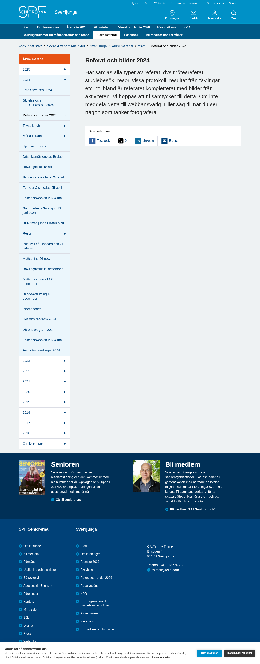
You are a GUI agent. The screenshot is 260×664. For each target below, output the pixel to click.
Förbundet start (30, 46)
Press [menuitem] (147, 3)
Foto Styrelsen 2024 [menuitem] (37, 90)
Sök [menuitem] (233, 18)
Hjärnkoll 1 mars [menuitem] (34, 146)
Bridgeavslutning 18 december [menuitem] (37, 296)
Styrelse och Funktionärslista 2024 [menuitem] (38, 103)
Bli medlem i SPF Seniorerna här (193, 509)
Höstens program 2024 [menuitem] (39, 319)
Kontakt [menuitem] (194, 18)
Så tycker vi (31, 577)
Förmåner (30, 561)
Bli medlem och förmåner (164, 35)
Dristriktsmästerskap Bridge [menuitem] (42, 156)
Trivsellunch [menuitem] (31, 125)
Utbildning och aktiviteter (40, 569)
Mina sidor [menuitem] (214, 18)
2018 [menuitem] (26, 412)
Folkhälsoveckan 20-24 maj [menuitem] (42, 198)
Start (26, 27)
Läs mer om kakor (161, 657)
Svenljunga (98, 46)
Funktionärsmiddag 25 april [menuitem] (42, 187)
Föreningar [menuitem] (172, 18)
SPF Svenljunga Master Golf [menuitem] (43, 223)
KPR (186, 27)
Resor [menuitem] (27, 233)
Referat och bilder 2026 (133, 27)
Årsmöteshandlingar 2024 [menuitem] (41, 350)
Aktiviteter (101, 27)
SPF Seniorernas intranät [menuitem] (183, 3)
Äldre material (106, 35)
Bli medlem (31, 554)
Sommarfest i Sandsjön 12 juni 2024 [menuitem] (42, 210)
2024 (142, 46)
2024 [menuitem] (26, 80)
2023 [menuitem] (26, 361)
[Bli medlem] (146, 476)
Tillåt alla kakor (209, 653)
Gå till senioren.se (68, 499)
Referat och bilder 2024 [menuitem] (40, 115)
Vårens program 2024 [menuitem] (38, 330)
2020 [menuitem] (26, 392)
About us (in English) (37, 585)
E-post (173, 140)
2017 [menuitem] (26, 423)
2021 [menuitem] (26, 381)
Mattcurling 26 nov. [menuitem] (36, 258)
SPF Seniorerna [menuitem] (216, 3)
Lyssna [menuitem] (136, 3)
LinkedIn (148, 140)
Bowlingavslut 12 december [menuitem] (43, 269)
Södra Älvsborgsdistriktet (66, 46)
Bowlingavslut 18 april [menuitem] (38, 167)
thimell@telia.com (165, 570)
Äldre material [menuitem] (33, 59)
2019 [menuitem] (26, 402)
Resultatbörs (166, 27)
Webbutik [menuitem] (159, 3)
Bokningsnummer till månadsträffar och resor (55, 35)
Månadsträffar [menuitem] (33, 136)
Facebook (131, 35)
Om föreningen (48, 27)
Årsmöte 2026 (76, 27)
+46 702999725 (170, 565)
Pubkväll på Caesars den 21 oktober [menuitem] (43, 246)
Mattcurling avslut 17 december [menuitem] (38, 281)
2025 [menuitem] (26, 69)
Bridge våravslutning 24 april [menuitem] (43, 177)
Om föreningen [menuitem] (33, 443)
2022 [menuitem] (26, 371)
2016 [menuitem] (26, 433)
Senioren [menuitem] (234, 3)
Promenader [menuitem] (32, 309)
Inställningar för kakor (239, 653)
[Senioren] (32, 477)
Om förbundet (32, 546)
